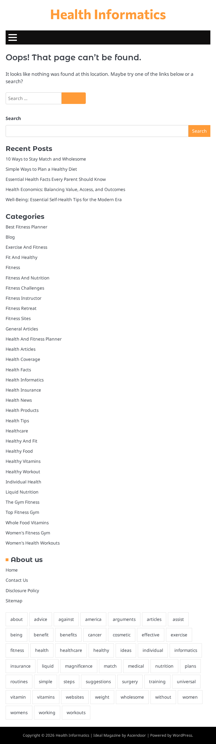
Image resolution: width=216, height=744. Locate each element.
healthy (101, 650)
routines (19, 681)
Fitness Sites (18, 318)
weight (102, 697)
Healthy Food (19, 451)
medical (136, 666)
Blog (10, 237)
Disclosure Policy (22, 590)
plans (190, 666)
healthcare (71, 650)
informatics (185, 650)
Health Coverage (23, 359)
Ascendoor (136, 735)
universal (186, 681)
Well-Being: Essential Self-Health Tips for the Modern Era (64, 199)
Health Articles (20, 349)
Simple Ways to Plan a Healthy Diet (41, 169)
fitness (17, 650)
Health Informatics (108, 13)
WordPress (182, 735)
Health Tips (17, 420)
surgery (130, 681)
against (66, 619)
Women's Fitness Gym (28, 533)
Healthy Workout (23, 471)
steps (69, 681)
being (16, 635)
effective (150, 635)
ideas (125, 650)
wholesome (132, 697)
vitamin (18, 697)
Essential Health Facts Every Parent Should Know (56, 179)
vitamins (46, 697)
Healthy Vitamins (23, 461)
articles (154, 619)
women (190, 697)
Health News (19, 400)
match (110, 666)
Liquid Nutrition (22, 492)
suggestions (98, 681)
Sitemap (14, 601)
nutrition (164, 666)
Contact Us (17, 580)
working (47, 712)
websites (75, 697)
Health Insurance (23, 390)
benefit (41, 635)
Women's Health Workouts (33, 543)
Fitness (13, 267)
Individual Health (23, 482)
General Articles (22, 329)
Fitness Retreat (21, 308)
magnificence (79, 666)
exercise (179, 635)
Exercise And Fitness (26, 247)
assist (178, 619)
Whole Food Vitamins (27, 522)
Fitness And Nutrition (28, 278)
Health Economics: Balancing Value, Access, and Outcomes (65, 189)
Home (12, 570)
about (16, 619)
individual (153, 650)
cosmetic (121, 635)
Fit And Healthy (21, 257)
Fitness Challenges (25, 288)
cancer (95, 635)
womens (19, 712)
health (42, 650)
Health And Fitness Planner (34, 339)
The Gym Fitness (22, 502)
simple (45, 681)
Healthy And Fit (21, 441)
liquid (48, 666)
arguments (124, 619)
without (163, 697)
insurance (20, 666)
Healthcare (17, 431)
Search (13, 118)
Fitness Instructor (23, 298)
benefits (68, 635)
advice (40, 619)
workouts (76, 712)
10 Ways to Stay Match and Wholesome (46, 159)
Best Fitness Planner (26, 227)
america (93, 619)
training (157, 681)
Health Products (22, 410)
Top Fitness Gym (22, 512)
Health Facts (18, 370)
